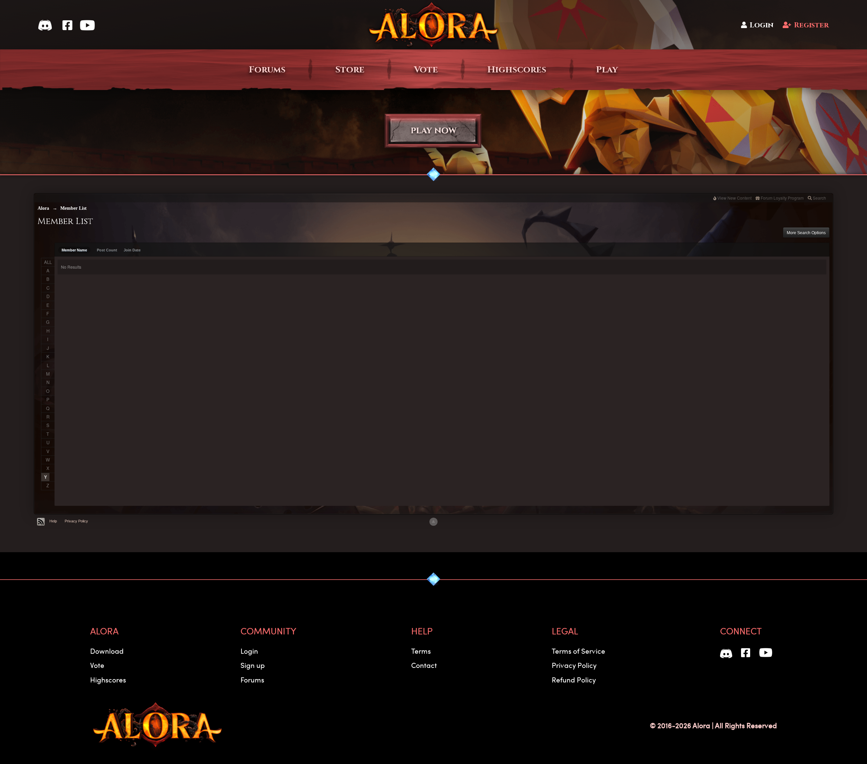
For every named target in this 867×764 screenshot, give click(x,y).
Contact (424, 665)
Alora (43, 208)
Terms (421, 651)
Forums (267, 70)
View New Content (734, 198)
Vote (426, 70)
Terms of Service (578, 651)
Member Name (74, 250)
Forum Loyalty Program (782, 198)
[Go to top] (433, 522)
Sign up (252, 665)
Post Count (107, 250)
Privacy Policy (76, 521)
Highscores (516, 70)
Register (811, 25)
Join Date (132, 250)
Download (107, 651)
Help (53, 521)
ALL (48, 262)
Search (819, 198)
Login (761, 25)
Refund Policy (574, 679)
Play (607, 70)
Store (349, 70)
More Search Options (806, 232)
